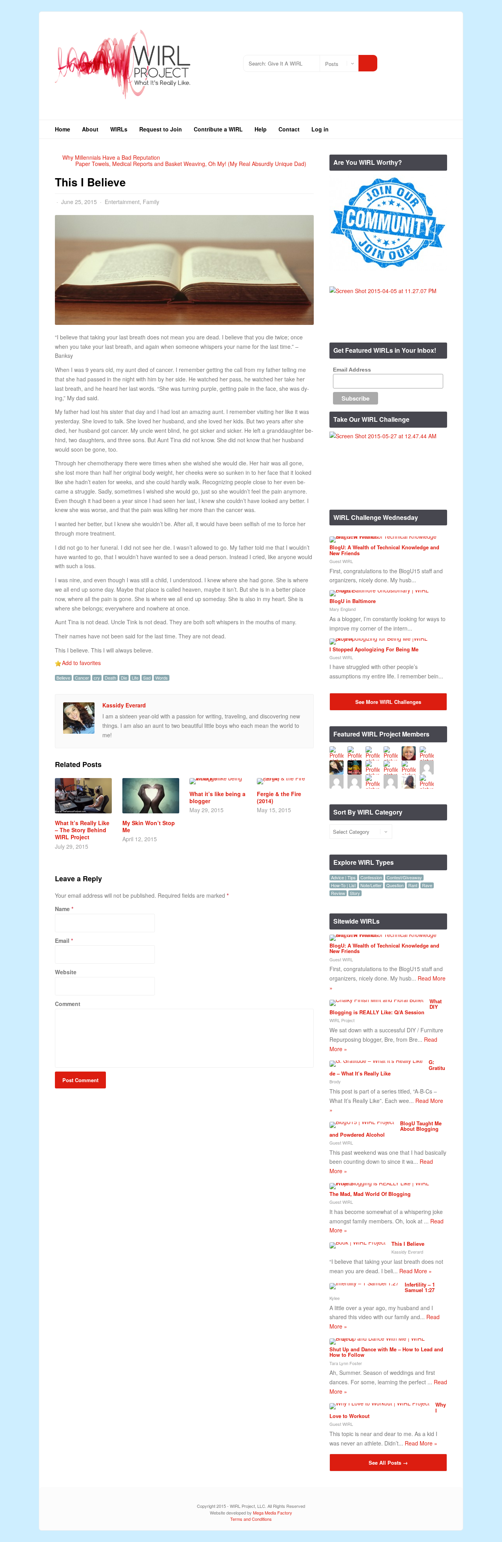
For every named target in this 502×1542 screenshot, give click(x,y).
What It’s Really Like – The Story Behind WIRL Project (82, 830)
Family (151, 202)
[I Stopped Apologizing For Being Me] (385, 638)
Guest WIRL (341, 561)
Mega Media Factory (272, 1512)
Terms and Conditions (251, 1519)
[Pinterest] (441, 60)
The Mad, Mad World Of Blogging (370, 1194)
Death (110, 678)
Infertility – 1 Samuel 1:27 (420, 1287)
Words (161, 678)
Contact (289, 129)
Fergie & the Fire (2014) (279, 797)
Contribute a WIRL (218, 129)
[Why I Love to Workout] (379, 1403)
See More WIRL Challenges (388, 701)
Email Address (352, 369)
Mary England (342, 609)
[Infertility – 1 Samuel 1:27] (364, 1283)
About (90, 129)
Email (62, 940)
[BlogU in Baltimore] (385, 590)
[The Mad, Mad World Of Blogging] (385, 1183)
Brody (335, 1081)
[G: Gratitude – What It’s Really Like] (376, 1060)
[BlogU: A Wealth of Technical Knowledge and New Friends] (385, 536)
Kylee (334, 1298)
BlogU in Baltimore (352, 601)
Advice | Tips (343, 877)
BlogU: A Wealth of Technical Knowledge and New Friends (384, 549)
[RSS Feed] (394, 60)
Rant (412, 885)
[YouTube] (429, 60)
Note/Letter (371, 885)
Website (65, 972)
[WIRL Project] (123, 101)
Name (62, 909)
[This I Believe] (357, 1242)
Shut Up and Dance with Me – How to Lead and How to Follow (386, 1351)
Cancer (82, 678)
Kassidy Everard (124, 705)
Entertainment (122, 202)
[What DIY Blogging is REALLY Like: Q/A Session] (376, 1000)
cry (97, 678)
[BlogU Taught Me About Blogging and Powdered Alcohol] (361, 1122)
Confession (371, 877)
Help (261, 129)
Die (124, 678)
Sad (147, 678)
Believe (63, 678)
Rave (427, 885)
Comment (67, 1004)
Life (135, 678)
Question (395, 885)
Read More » (415, 1271)
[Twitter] (406, 60)
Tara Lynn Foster (345, 1363)
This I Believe (407, 1243)
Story (355, 893)
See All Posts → (388, 1462)
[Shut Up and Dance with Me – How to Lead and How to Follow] (385, 1338)
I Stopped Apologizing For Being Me (373, 649)
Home (62, 129)
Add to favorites (81, 663)
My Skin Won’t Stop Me (148, 826)
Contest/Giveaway (404, 877)
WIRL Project (342, 1020)
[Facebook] (417, 60)
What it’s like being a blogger (217, 797)
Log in (320, 129)
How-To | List (343, 885)
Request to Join (160, 129)
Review (338, 893)
